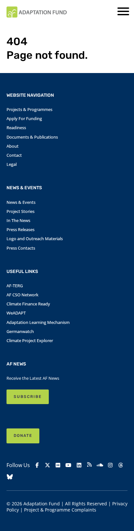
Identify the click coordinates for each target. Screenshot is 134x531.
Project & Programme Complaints (60, 510)
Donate (23, 435)
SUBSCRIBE (28, 396)
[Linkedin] (79, 465)
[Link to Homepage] (37, 12)
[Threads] (120, 465)
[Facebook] (37, 465)
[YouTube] (68, 465)
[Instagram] (110, 465)
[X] (47, 465)
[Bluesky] (10, 477)
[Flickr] (58, 465)
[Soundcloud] (100, 465)
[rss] (89, 465)
